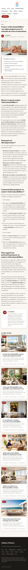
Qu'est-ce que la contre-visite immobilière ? (13, 61)
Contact (5, 16)
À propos (15, 13)
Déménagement (20, 8)
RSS (16, 554)
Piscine (4, 13)
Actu (8, 8)
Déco (12, 8)
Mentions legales (10, 554)
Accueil (4, 8)
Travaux (9, 13)
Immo (10, 11)
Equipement (5, 11)
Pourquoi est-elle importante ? (11, 63)
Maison (20, 11)
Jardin (15, 11)
